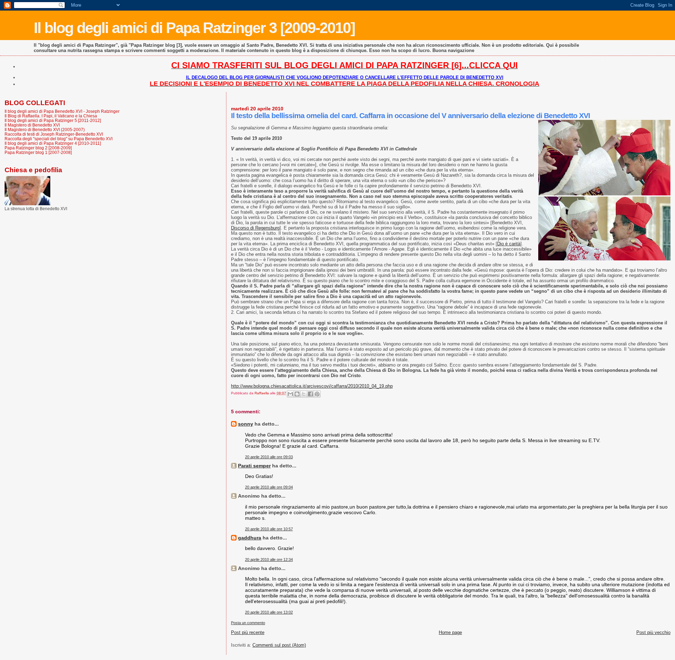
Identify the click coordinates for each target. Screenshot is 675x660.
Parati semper (254, 465)
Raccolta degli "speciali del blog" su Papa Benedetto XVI (58, 138)
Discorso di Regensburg (255, 228)
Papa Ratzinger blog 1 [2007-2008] (38, 152)
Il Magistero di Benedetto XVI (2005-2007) (45, 129)
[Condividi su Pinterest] (317, 393)
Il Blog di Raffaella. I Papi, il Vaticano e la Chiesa (51, 116)
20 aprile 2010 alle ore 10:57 (269, 529)
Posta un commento (248, 623)
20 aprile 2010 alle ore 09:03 (269, 457)
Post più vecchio (653, 632)
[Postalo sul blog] (297, 393)
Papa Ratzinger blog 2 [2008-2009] (38, 147)
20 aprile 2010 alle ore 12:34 (269, 559)
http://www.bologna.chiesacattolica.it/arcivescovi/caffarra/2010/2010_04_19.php (312, 386)
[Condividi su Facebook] (310, 393)
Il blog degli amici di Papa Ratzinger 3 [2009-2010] (194, 27)
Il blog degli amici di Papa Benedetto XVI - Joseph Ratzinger (62, 111)
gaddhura (249, 538)
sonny (245, 424)
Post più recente (247, 632)
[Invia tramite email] (290, 393)
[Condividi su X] (303, 393)
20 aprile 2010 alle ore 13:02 (269, 612)
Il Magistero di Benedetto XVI (32, 125)
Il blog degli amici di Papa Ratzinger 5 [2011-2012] (53, 120)
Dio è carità (508, 243)
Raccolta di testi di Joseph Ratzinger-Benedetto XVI (54, 134)
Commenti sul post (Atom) (279, 645)
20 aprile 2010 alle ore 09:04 (269, 487)
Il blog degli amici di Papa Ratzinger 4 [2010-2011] (53, 143)
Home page (450, 632)
